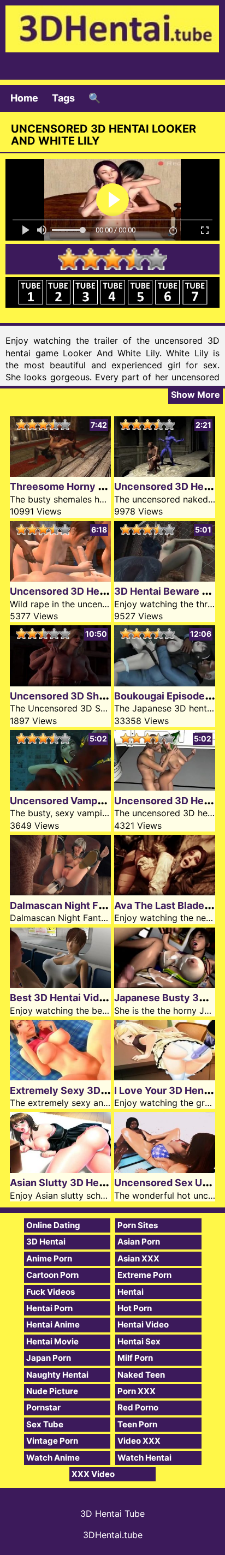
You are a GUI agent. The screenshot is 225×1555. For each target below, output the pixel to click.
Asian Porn (138, 1241)
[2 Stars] (91, 259)
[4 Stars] (134, 259)
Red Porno (137, 1407)
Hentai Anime (53, 1324)
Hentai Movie (52, 1341)
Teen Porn (137, 1424)
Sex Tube (44, 1424)
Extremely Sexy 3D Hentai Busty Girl (96, 1090)
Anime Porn (49, 1258)
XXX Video (93, 1474)
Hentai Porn (49, 1308)
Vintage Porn (52, 1441)
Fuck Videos (50, 1292)
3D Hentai (46, 1241)
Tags (63, 98)
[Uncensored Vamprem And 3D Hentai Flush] (60, 787)
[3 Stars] (112, 259)
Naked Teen (141, 1374)
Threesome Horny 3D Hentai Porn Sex (100, 486)
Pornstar (43, 1407)
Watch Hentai (144, 1457)
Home (24, 98)
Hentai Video (143, 1324)
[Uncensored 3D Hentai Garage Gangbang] (60, 578)
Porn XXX (136, 1391)
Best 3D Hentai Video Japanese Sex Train (107, 997)
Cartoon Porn (52, 1275)
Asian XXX (138, 1258)
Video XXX (139, 1441)
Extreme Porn (144, 1275)
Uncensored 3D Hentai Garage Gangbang (107, 591)
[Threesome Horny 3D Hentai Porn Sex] (60, 473)
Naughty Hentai (57, 1374)
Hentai (130, 1292)
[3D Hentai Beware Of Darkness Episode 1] (164, 578)
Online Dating (53, 1225)
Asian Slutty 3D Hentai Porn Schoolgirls (104, 1182)
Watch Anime (53, 1457)
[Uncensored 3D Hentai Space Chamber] (164, 787)
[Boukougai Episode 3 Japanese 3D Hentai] (164, 683)
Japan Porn (48, 1358)
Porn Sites (137, 1225)
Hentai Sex (139, 1341)
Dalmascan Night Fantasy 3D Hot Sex (98, 905)
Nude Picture (52, 1391)
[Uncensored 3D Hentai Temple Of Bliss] (164, 473)
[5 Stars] (156, 259)
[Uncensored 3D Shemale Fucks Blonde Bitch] (60, 683)
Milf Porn (135, 1358)
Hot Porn (134, 1308)
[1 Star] (69, 259)
